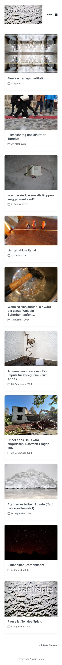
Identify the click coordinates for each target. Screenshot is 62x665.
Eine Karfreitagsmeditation (27, 78)
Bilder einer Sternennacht (26, 565)
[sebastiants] (23, 14)
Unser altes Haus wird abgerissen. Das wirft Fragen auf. (28, 444)
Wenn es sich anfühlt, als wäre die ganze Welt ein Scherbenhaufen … (29, 310)
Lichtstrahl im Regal (22, 250)
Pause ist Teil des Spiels (25, 621)
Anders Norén (37, 659)
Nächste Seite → (48, 645)
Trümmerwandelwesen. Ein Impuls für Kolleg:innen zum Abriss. (27, 375)
